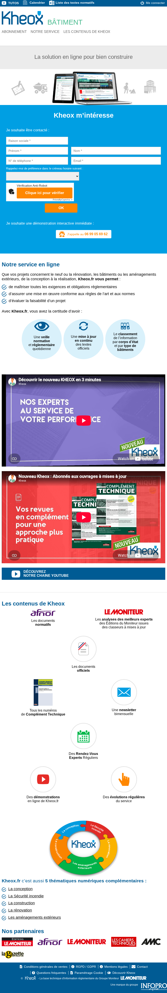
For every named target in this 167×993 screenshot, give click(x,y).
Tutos (13, 3)
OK (61, 208)
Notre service (45, 32)
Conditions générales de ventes (45, 966)
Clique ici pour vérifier (44, 193)
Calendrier (37, 2)
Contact (142, 966)
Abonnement (14, 32)
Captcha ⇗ (62, 199)
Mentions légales (116, 966)
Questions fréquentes (51, 972)
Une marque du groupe (124, 984)
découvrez (46, 573)
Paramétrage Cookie (89, 972)
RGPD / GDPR (86, 966)
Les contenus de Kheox (86, 32)
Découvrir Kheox (123, 972)
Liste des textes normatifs (75, 2)
